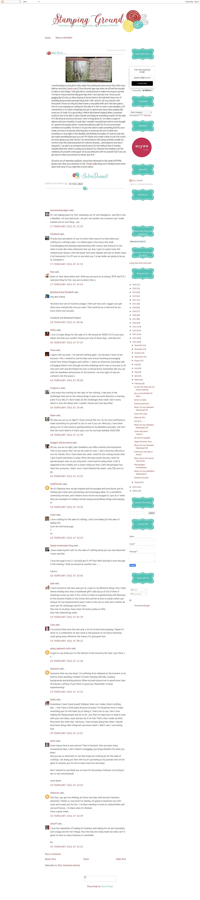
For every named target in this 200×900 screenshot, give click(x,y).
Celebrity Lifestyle (141, 477)
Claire (53, 514)
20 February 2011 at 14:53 (66, 785)
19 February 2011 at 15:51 (66, 691)
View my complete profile (141, 184)
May (136, 372)
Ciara (52, 624)
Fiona (52, 350)
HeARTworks (56, 484)
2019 (134, 311)
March (137, 379)
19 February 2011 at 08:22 (66, 640)
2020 (134, 307)
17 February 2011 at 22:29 (66, 226)
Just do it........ (139, 421)
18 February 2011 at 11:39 (66, 434)
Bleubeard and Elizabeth (62, 292)
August (137, 360)
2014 (134, 330)
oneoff (53, 823)
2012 (134, 338)
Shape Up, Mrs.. (140, 417)
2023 (134, 296)
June (136, 368)
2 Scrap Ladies (91, 163)
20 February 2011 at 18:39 (66, 815)
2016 (134, 323)
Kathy (53, 699)
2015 (134, 326)
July (136, 364)
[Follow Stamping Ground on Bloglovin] (138, 242)
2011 (134, 342)
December (138, 345)
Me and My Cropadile (142, 438)
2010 (134, 487)
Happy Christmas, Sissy (143, 441)
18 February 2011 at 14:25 (66, 507)
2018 (134, 315)
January (137, 482)
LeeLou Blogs (107, 886)
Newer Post (50, 859)
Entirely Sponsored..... (142, 403)
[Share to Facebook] (79, 184)
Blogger (147, 605)
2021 (134, 304)
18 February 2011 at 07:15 (66, 342)
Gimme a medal (140, 400)
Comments (136, 594)
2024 (134, 292)
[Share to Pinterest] (82, 184)
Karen (53, 415)
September (138, 357)
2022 (134, 300)
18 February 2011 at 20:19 (66, 537)
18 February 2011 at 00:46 (66, 322)
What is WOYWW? (64, 37)
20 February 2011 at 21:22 (66, 846)
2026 (134, 284)
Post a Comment (53, 854)
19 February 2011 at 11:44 (66, 661)
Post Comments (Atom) (69, 865)
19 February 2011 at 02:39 (66, 617)
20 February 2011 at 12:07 (66, 733)
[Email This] (73, 184)
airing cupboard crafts (60, 648)
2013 (134, 334)
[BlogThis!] (75, 184)
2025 (134, 288)
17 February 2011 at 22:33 (66, 264)
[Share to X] (77, 184)
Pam (52, 271)
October (137, 353)
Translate (147, 115)
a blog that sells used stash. (141, 263)
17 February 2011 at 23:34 (66, 284)
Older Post (121, 859)
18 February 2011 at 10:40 (66, 407)
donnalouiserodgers (59, 210)
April (136, 376)
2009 (134, 491)
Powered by (136, 90)
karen (52, 740)
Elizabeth (54, 234)
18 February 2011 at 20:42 (66, 575)
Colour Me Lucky (140, 413)
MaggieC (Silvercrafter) (61, 442)
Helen (53, 330)
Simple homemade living (62, 545)
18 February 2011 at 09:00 (66, 380)
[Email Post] (70, 183)
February (138, 383)
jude (52, 583)
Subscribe (142, 83)
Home (48, 37)
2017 (134, 319)
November (138, 349)
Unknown (54, 668)
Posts (134, 590)
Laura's (70, 88)
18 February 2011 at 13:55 (66, 476)
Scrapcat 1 (55, 388)
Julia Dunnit (137, 180)
